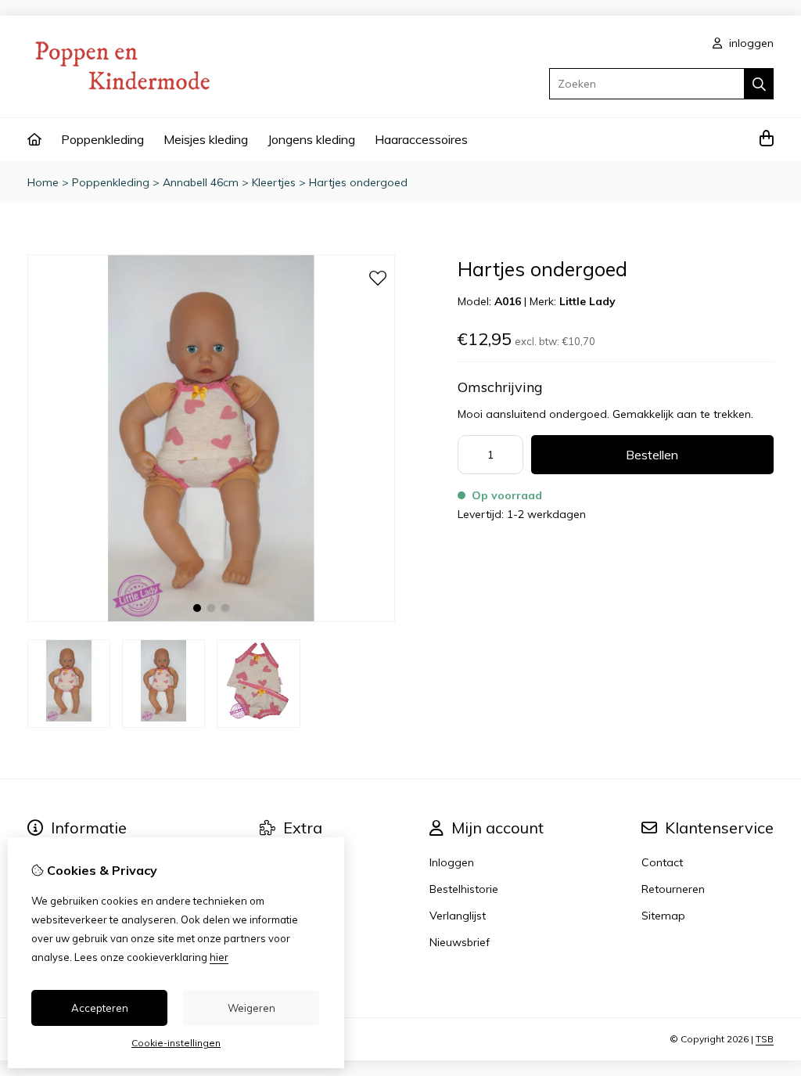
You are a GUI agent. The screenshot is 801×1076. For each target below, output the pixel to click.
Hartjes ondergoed (358, 182)
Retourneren (673, 889)
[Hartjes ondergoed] (211, 618)
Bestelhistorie (463, 889)
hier (219, 957)
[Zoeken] (759, 83)
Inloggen (451, 862)
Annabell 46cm (201, 182)
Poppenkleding (102, 139)
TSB (765, 1039)
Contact (662, 862)
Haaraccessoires (421, 139)
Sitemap (663, 916)
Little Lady (587, 301)
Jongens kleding (311, 139)
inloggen (750, 43)
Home (43, 182)
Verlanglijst (457, 916)
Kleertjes (274, 182)
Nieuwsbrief (459, 942)
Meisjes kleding (205, 139)
